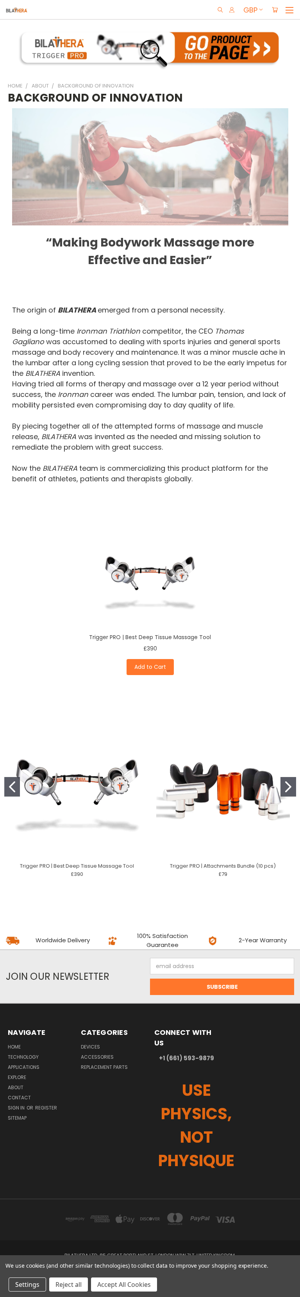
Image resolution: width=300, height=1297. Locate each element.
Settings (27, 1284)
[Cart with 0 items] (275, 10)
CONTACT (19, 1097)
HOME (14, 1046)
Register (46, 1107)
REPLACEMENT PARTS (104, 1067)
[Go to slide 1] (12, 787)
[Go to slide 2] (288, 787)
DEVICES (90, 1046)
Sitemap (17, 1118)
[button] (150, 47)
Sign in (17, 1107)
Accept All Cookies (124, 1284)
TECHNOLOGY (23, 1057)
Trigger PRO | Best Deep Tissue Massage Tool (150, 637)
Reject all (68, 1284)
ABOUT (15, 1087)
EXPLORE (17, 1077)
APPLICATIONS (23, 1067)
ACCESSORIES (97, 1057)
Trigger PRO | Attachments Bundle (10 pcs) (223, 866)
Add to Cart (150, 667)
